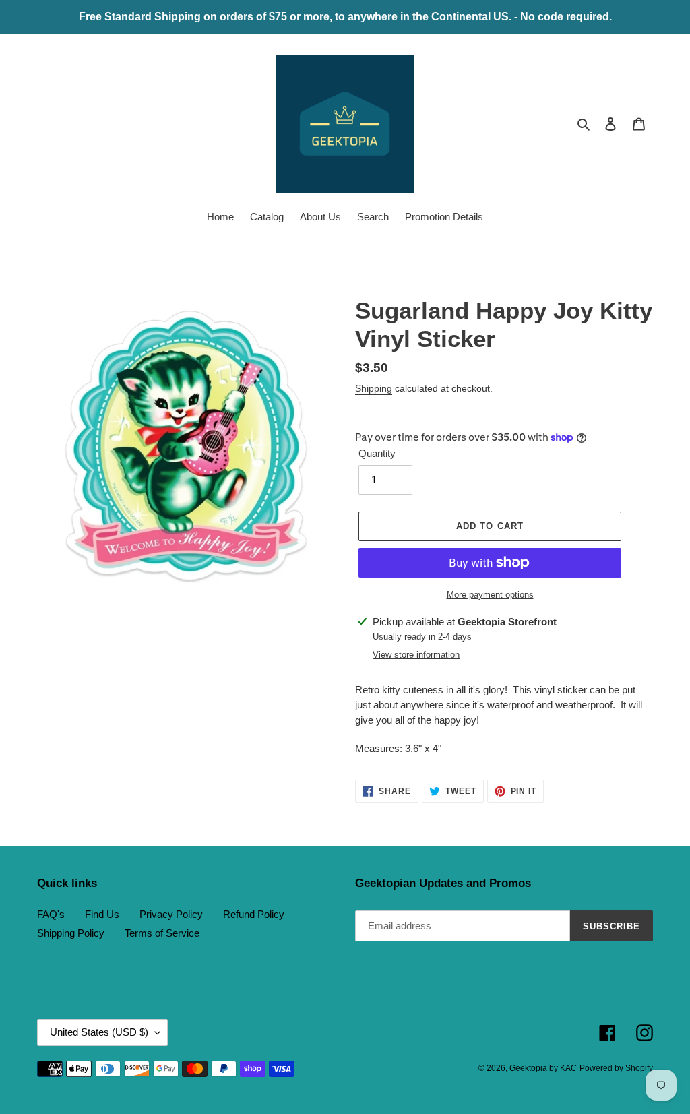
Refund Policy (253, 914)
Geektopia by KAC (543, 1068)
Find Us (102, 914)
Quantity (377, 453)
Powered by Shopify (616, 1068)
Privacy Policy (171, 914)
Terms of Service (162, 933)
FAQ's (51, 914)
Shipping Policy (70, 933)
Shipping (373, 388)
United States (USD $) (99, 1032)
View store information (416, 655)
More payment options (490, 595)
